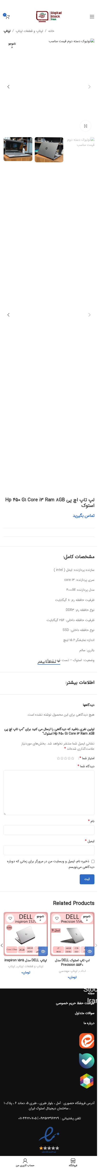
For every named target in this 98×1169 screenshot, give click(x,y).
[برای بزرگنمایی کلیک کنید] (85, 126)
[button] (89, 86)
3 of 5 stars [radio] (65, 758)
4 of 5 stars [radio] (62, 758)
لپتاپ (7, 31)
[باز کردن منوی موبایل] (92, 16)
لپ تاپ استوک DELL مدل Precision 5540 (72, 963)
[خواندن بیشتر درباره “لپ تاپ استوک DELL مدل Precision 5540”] (89, 951)
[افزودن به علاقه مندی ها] (57, 918)
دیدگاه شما (86, 766)
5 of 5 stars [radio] (58, 758)
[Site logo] (49, 16)
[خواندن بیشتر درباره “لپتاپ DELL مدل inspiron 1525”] (43, 951)
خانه (51, 31)
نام (91, 821)
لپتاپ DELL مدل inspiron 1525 (26, 960)
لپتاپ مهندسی (68, 971)
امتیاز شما (86, 758)
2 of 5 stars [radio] (69, 758)
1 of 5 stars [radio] (72, 758)
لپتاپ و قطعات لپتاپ (29, 31)
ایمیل (89, 841)
